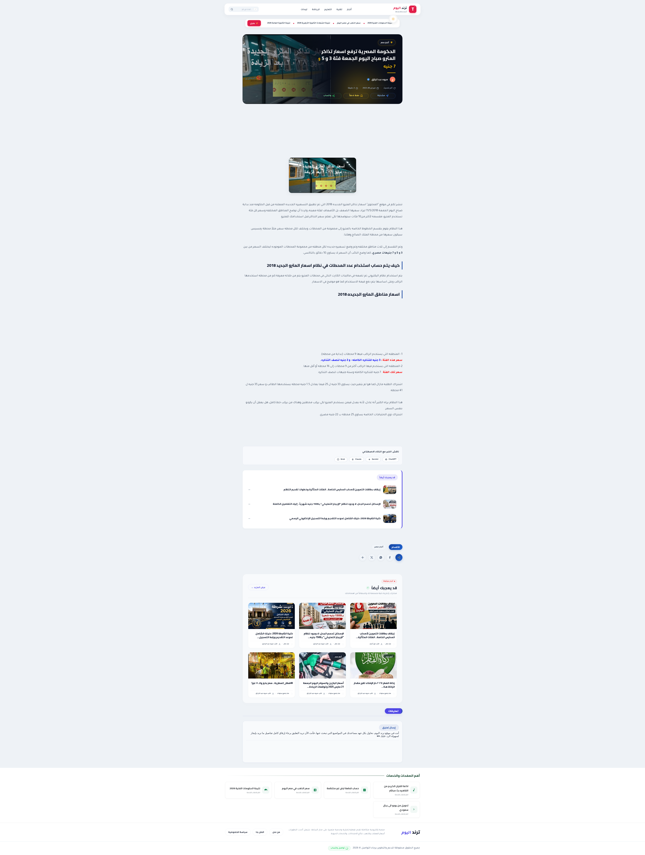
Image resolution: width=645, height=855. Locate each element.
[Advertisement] (322, 134)
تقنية (339, 9)
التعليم (328, 9)
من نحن (276, 832)
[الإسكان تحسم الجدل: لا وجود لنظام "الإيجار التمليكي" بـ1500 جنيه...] (322, 616)
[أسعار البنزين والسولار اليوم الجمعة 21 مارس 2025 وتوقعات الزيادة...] (322, 665)
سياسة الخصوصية (237, 832)
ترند (410, 832)
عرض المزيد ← (258, 587)
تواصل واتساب (338, 848)
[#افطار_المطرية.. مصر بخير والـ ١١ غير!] (271, 665)
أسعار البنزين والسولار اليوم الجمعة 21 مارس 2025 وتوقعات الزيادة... (323, 685)
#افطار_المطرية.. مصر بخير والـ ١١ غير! (272, 683)
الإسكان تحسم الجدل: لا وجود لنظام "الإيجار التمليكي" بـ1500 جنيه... (324, 635)
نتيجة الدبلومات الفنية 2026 (380, 23)
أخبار (349, 9)
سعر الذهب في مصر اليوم (349, 23)
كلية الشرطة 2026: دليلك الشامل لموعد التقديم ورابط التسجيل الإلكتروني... (274, 635)
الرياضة (316, 9)
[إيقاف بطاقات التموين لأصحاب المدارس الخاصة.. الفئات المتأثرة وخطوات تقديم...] (373, 616)
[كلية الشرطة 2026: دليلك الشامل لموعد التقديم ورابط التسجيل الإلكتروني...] (271, 616)
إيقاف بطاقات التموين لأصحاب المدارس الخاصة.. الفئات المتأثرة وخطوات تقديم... (376, 635)
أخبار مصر (385, 42)
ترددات (304, 9)
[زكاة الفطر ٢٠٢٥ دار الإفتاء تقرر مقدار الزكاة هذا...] (373, 665)
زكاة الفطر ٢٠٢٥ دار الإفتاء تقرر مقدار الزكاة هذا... (374, 685)
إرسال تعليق (389, 727)
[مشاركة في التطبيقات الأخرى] (362, 557)
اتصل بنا (260, 832)
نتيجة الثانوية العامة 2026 (278, 23)
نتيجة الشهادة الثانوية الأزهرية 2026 (313, 23)
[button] (389, 557)
